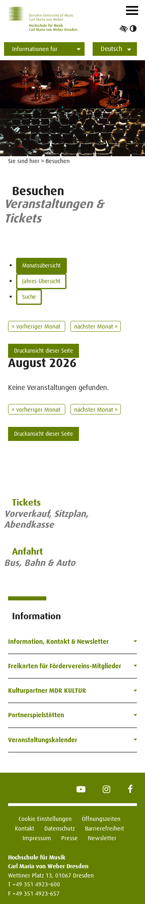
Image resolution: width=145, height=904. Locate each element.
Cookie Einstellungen (45, 818)
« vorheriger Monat (37, 326)
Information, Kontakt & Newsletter (58, 641)
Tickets (26, 502)
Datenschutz (59, 828)
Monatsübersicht (41, 265)
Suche (29, 297)
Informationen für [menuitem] (35, 48)
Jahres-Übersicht (41, 281)
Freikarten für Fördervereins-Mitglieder (64, 666)
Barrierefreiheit (104, 828)
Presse (69, 838)
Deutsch (111, 49)
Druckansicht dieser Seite (43, 350)
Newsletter (102, 838)
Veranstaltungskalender (42, 740)
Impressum (37, 838)
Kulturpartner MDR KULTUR (47, 690)
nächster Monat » (96, 326)
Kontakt (24, 828)
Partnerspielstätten (36, 715)
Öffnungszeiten (101, 818)
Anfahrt (27, 551)
